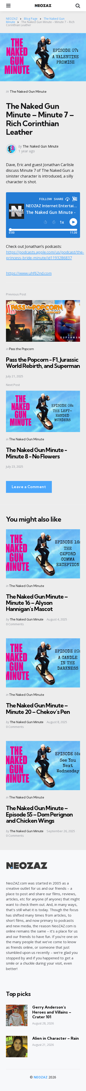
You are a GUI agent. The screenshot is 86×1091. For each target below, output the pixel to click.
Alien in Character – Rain (55, 1038)
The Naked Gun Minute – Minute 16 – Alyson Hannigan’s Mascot (37, 603)
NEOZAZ (41, 1077)
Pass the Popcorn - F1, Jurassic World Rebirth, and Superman (43, 362)
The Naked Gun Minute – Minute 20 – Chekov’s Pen (38, 708)
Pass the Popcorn (21, 349)
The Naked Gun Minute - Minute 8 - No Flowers (36, 453)
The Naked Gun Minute (28, 91)
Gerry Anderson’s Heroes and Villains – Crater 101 (51, 1012)
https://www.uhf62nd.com (29, 273)
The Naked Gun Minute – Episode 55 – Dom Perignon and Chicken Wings (39, 814)
